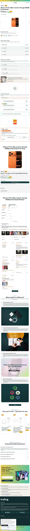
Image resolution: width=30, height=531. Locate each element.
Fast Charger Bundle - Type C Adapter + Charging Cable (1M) (5, 428)
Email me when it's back (15, 182)
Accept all (5, 525)
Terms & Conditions (7, 529)
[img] (4, 225)
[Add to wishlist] (28, 14)
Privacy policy (3, 529)
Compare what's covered (4, 97)
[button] (1, 2)
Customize (8, 527)
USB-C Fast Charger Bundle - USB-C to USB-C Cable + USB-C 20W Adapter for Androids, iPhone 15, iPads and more (17, 429)
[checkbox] (17, 239)
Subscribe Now (7, 480)
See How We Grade (10, 81)
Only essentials (12, 525)
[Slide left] (1, 22)
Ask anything (15, 221)
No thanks (24, 137)
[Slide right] (29, 22)
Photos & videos (16, 239)
